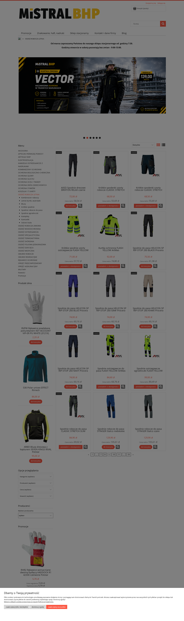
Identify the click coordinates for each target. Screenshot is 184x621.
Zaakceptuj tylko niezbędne (17, 607)
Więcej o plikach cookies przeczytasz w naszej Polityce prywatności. (29, 602)
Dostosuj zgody (38, 607)
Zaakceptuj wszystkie (57, 607)
